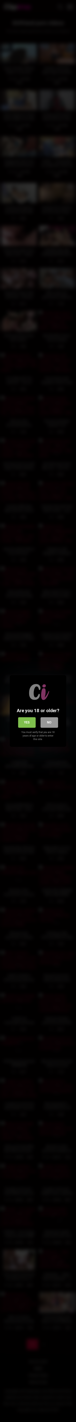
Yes (27, 722)
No (49, 722)
